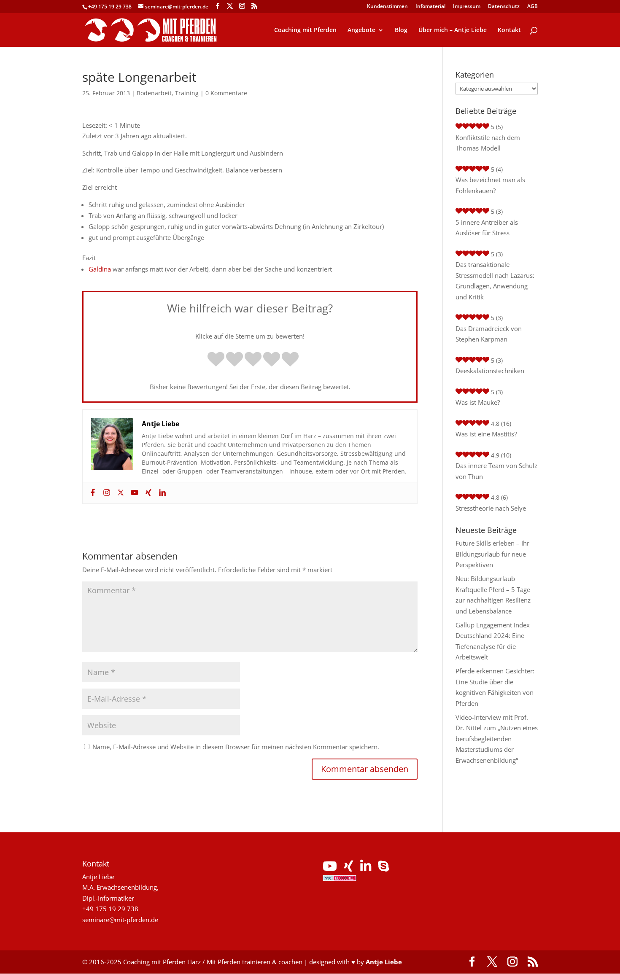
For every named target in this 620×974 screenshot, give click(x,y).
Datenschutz (504, 7)
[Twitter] (119, 493)
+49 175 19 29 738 (110, 6)
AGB (532, 7)
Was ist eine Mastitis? (486, 434)
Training (187, 93)
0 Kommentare (226, 93)
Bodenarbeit (154, 93)
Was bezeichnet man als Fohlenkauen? (490, 185)
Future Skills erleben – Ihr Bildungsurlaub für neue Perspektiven (492, 554)
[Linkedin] (161, 493)
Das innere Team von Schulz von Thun (496, 471)
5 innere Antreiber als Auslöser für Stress (487, 227)
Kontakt (509, 30)
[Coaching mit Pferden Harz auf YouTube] (330, 868)
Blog (401, 30)
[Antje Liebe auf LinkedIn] (365, 868)
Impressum (466, 7)
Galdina (100, 269)
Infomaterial (430, 7)
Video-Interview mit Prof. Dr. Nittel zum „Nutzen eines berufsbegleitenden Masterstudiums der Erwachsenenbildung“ (497, 738)
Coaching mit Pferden (305, 30)
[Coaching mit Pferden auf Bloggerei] (339, 878)
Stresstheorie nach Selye (491, 508)
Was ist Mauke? (478, 402)
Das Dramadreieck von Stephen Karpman (489, 334)
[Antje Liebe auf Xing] (348, 868)
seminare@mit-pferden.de (120, 919)
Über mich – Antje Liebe (452, 30)
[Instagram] (106, 493)
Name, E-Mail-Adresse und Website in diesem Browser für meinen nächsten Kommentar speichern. (235, 747)
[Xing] (147, 493)
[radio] (216, 360)
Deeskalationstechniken (490, 370)
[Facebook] (92, 493)
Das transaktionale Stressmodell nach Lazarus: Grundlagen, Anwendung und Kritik (495, 280)
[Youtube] (133, 493)
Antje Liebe (384, 962)
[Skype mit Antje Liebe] (383, 868)
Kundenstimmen (387, 7)
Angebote (361, 30)
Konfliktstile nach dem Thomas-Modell (488, 143)
